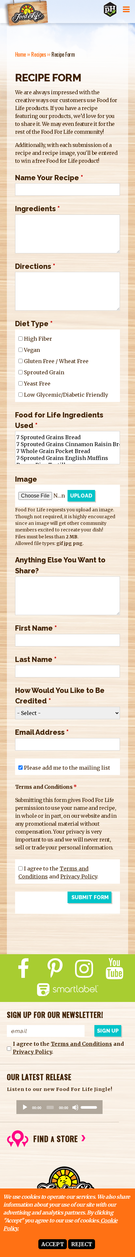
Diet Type (34, 324)
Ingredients (37, 209)
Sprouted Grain (44, 372)
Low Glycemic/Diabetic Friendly (66, 394)
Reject (81, 1244)
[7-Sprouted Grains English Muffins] (67, 458)
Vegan (32, 350)
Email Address (42, 732)
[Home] (25, 14)
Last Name (36, 659)
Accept (52, 1244)
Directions (35, 266)
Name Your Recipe (49, 178)
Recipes (38, 54)
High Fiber (38, 338)
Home (20, 54)
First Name (36, 628)
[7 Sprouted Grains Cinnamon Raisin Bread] (67, 444)
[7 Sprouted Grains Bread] (67, 437)
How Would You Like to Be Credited (60, 695)
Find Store (55, 1138)
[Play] (25, 1107)
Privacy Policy (78, 876)
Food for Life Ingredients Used (59, 420)
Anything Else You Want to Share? (60, 565)
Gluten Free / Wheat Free (56, 361)
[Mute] (75, 1107)
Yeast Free (37, 383)
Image (26, 479)
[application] (59, 1107)
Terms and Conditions (81, 1044)
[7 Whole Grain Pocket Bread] (67, 451)
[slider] (90, 1107)
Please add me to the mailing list (67, 767)
